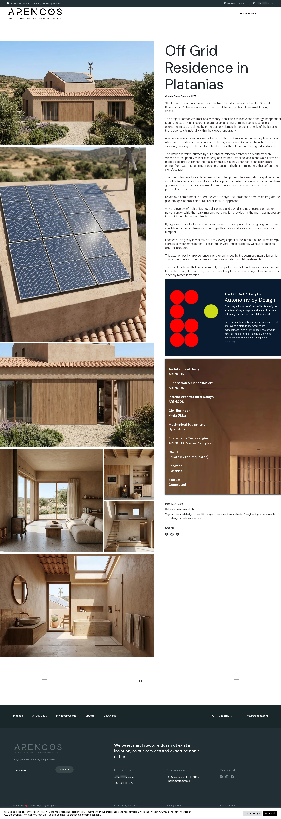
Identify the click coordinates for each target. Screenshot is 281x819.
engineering (252, 514)
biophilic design (205, 514)
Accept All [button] (270, 813)
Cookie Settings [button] (252, 813)
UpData (90, 715)
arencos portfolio (185, 509)
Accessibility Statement (126, 805)
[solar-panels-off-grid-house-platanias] (77, 244)
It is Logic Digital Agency (44, 805)
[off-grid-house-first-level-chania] (77, 395)
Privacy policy (174, 805)
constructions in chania (229, 514)
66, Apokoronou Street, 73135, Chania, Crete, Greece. (183, 779)
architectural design (181, 514)
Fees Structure (227, 805)
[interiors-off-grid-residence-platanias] (77, 500)
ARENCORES (39, 715)
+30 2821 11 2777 (123, 783)
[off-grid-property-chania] (77, 93)
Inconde (18, 715)
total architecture (192, 518)
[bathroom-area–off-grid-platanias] (77, 605)
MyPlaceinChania (66, 715)
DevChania (110, 715)
